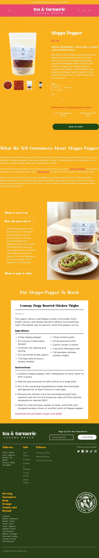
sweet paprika (77, 169)
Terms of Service (44, 460)
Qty (52, 94)
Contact (27, 459)
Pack (56, 88)
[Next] (47, 85)
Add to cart (76, 127)
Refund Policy (42, 457)
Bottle (68, 88)
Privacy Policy (43, 453)
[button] (79, 10)
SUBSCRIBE (87, 437)
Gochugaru (43, 172)
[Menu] (9, 10)
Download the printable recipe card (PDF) (38, 414)
